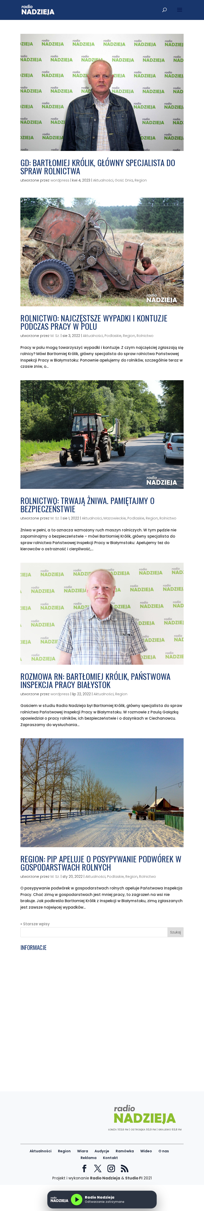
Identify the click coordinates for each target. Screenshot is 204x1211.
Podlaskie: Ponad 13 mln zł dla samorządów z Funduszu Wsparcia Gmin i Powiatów (100, 955)
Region (141, 180)
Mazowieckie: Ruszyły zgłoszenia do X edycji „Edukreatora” (76, 977)
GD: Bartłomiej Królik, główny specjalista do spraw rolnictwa (97, 166)
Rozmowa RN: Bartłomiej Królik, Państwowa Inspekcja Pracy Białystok (95, 680)
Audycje (102, 1151)
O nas (163, 1151)
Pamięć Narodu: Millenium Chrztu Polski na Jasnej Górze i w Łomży (84, 1044)
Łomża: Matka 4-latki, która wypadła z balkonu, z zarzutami (78, 989)
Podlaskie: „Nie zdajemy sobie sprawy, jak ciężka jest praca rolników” (86, 1032)
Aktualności (103, 180)
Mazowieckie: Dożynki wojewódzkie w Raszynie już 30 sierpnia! (79, 1062)
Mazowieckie (114, 518)
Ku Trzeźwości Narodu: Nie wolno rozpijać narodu (67, 961)
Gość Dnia (124, 180)
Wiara (82, 1151)
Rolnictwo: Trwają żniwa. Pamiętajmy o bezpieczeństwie (87, 504)
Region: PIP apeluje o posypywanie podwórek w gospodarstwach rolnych (100, 863)
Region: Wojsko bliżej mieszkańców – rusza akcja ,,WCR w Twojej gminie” (89, 1074)
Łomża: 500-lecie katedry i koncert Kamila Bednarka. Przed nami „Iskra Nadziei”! (97, 1056)
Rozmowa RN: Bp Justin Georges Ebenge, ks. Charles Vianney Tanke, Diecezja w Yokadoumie (96, 969)
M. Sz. (55, 335)
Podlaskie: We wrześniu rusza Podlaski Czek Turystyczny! (75, 1001)
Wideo (146, 1151)
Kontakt (110, 1157)
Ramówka (125, 1151)
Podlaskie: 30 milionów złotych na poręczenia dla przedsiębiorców (84, 1020)
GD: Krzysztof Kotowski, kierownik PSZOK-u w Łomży (69, 995)
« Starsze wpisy (35, 924)
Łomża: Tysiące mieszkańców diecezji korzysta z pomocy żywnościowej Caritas (96, 1050)
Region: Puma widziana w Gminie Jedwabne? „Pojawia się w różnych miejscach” (97, 983)
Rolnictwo (145, 335)
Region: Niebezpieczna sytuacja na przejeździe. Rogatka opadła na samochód (96, 1038)
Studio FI (134, 1178)
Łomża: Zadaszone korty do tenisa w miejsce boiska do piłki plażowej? (88, 1068)
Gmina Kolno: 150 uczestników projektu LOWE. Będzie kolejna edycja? (86, 1007)
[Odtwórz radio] (76, 1199)
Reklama (89, 1157)
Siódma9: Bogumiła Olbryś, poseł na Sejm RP (63, 1025)
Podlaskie (112, 335)
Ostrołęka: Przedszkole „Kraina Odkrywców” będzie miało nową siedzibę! (89, 1013)
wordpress (60, 180)
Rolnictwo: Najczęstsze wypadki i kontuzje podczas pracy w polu (93, 322)
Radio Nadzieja (105, 1178)
